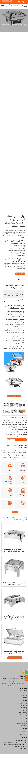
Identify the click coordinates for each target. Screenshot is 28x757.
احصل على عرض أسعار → (14, 6)
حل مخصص (24, 731)
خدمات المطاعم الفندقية (21, 723)
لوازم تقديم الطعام (23, 703)
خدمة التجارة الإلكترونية (22, 734)
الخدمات (24, 728)
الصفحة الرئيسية (23, 690)
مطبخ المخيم (24, 725)
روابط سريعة (23, 688)
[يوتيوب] (21, 749)
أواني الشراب (24, 708)
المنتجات (20, 22)
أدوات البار (24, 710)
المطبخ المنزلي (23, 721)
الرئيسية (25, 22)
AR (9, 0)
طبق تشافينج (14, 19)
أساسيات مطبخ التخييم (22, 714)
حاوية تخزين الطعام (22, 712)
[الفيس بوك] (25, 749)
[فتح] (2, 6)
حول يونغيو (24, 693)
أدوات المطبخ (24, 705)
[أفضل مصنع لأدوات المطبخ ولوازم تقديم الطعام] (24, 6)
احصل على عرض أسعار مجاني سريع (14, 396)
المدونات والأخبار (23, 695)
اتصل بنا (25, 697)
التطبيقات (24, 719)
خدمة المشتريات (23, 732)
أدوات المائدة (24, 707)
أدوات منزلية (24, 715)
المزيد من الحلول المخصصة (21, 439)
